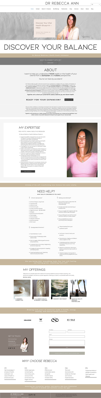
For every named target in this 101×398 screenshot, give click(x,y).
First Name (51, 329)
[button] (76, 9)
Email (50, 334)
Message (50, 339)
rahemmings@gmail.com (14, 345)
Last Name (70, 329)
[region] (44, 24)
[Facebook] (12, 348)
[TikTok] (10, 348)
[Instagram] (14, 348)
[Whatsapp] (9, 348)
